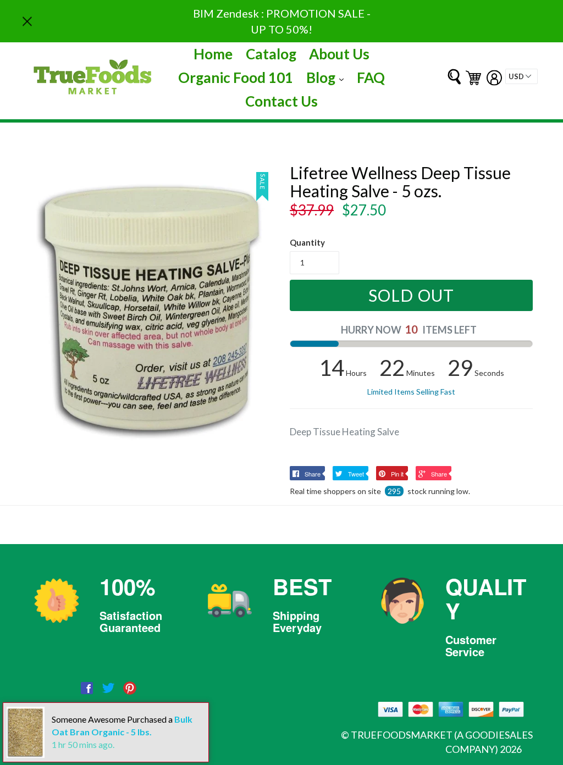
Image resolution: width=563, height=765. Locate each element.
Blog (327, 77)
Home (213, 54)
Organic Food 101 (235, 77)
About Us (339, 54)
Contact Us (281, 101)
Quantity (307, 242)
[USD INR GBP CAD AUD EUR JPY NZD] (521, 76)
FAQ (371, 77)
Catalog (271, 54)
